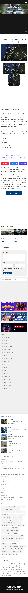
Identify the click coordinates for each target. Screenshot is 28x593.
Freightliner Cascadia (17, 520)
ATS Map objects (7, 346)
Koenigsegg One (6, 535)
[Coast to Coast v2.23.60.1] (4, 444)
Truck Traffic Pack (19, 549)
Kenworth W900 (5, 533)
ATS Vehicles (6, 376)
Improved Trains (5, 528)
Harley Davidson (5, 525)
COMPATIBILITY (20, 512)
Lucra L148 (20, 535)
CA (14, 509)
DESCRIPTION (5, 514)
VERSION (13, 551)
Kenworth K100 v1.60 (14, 450)
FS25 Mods (12, 564)
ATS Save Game (6, 382)
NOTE (10, 541)
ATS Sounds (5, 361)
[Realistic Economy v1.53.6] (7, 232)
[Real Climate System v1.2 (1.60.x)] (4, 430)
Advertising (18, 584)
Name (4, 262)
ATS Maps (5, 343)
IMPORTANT (21, 525)
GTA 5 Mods (15, 571)
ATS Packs (5, 373)
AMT (19, 506)
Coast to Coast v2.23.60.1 (15, 443)
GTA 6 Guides (4, 564)
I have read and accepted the (13, 269)
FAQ (14, 517)
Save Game (5, 567)
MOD (3, 538)
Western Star (11, 554)
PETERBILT (16, 541)
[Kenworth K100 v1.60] (4, 450)
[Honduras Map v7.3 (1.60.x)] (4, 437)
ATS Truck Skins (6, 355)
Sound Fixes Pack (9, 549)
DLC (19, 514)
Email (16, 262)
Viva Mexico (19, 551)
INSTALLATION (14, 528)
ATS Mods (11, 582)
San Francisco (22, 546)
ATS (23, 506)
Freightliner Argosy (6, 520)
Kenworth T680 (5, 530)
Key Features (14, 533)
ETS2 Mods (12, 567)
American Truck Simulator (11, 506)
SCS (3, 549)
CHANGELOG (5, 512)
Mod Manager (19, 538)
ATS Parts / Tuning (7, 352)
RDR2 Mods (18, 567)
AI (2, 506)
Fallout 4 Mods (11, 573)
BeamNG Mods (20, 564)
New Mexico (5, 541)
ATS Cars (4, 367)
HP (16, 525)
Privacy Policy (12, 584)
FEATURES (19, 517)
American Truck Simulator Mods (9, 173)
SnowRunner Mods (6, 571)
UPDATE (4, 551)
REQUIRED (15, 546)
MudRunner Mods (22, 566)
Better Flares (5, 509)
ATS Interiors (6, 349)
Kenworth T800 (14, 530)
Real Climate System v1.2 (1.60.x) (17, 429)
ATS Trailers (5, 340)
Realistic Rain (13, 543)
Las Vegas (13, 535)
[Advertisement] (14, 22)
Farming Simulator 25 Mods (8, 566)
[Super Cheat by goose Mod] (20, 232)
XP (17, 554)
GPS (19, 522)
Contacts (24, 584)
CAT (18, 509)
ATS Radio (5, 364)
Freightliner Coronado (7, 522)
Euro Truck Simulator (6, 517)
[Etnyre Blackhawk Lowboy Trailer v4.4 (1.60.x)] (4, 421)
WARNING (4, 554)
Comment (5, 252)
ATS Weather (6, 379)
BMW (11, 509)
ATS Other (3, 35)
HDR (12, 525)
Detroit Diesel (13, 514)
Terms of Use (5, 584)
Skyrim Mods (19, 573)
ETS (23, 514)
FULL (15, 522)
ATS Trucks (5, 337)
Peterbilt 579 (5, 543)
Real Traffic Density (6, 546)
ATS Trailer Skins (7, 358)
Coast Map (12, 512)
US (8, 551)
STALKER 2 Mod (9, 569)
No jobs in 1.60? (5, 492)
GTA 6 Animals (18, 569)
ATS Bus (4, 370)
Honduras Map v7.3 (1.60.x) (15, 436)
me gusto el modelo (6, 481)
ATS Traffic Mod (6, 385)
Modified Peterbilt (10, 538)
